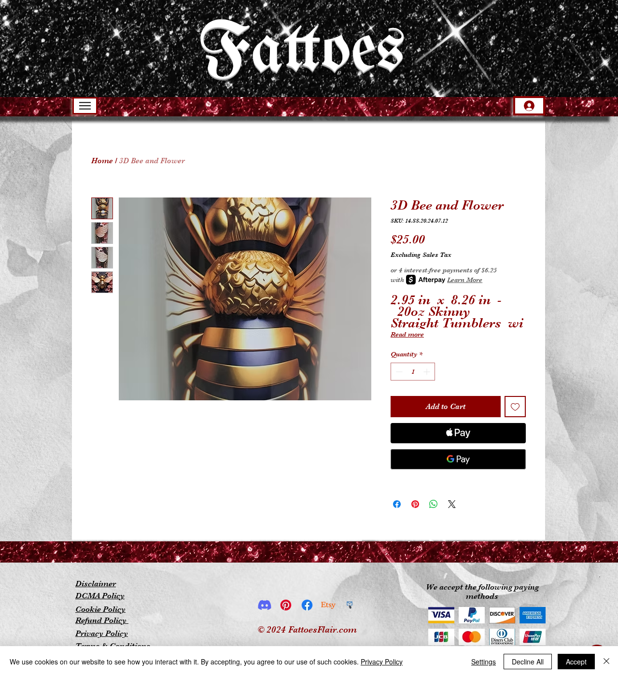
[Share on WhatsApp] (433, 504)
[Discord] (264, 605)
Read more (407, 334)
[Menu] (85, 105)
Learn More (464, 279)
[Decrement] (398, 371)
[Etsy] (328, 605)
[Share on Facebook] (397, 504)
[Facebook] (307, 605)
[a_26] (349, 605)
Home (102, 160)
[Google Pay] (458, 459)
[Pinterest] (286, 605)
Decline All (528, 661)
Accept (576, 661)
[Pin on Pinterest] (415, 504)
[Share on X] (452, 504)
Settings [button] (483, 661)
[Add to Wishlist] (515, 406)
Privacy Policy (382, 661)
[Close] (606, 661)
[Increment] (427, 371)
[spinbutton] (412, 371)
